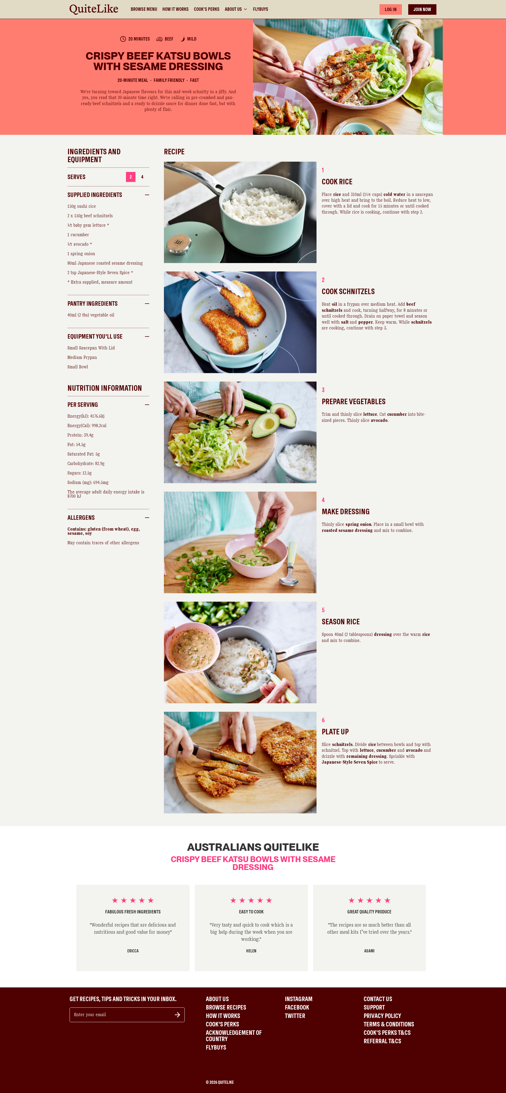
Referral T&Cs (382, 1041)
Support (374, 1007)
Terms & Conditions (389, 1024)
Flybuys (260, 9)
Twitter (295, 1016)
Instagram (299, 999)
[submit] (177, 1015)
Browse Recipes (226, 1007)
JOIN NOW (422, 9)
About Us (233, 9)
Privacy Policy (382, 1016)
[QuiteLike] (94, 9)
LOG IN (391, 9)
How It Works (175, 9)
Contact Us (378, 999)
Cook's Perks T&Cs (387, 1033)
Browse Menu (144, 9)
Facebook (297, 1007)
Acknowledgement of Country (234, 1036)
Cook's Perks (207, 9)
